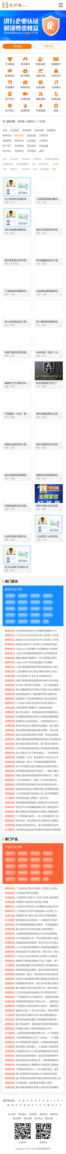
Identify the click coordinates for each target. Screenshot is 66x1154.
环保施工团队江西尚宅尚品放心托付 (34, 1028)
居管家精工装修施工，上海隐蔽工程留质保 (37, 1046)
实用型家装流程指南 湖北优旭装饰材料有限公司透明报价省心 (38, 784)
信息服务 (31, 140)
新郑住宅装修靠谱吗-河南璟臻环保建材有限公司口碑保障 (38, 1019)
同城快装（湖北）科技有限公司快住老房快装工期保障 (38, 974)
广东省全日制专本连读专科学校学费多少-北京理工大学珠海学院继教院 (38, 703)
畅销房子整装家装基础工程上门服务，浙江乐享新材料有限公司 (38, 960)
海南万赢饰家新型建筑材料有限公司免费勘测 (38, 739)
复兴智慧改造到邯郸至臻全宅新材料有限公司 (38, 1078)
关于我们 (12, 1114)
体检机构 (25, 169)
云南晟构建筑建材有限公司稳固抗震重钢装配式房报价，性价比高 (38, 716)
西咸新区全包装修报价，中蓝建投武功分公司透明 (38, 721)
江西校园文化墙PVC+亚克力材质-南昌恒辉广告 (38, 897)
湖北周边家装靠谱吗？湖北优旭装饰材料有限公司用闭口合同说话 (38, 1055)
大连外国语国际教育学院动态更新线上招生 (37, 667)
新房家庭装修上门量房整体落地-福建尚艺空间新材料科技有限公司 (38, 694)
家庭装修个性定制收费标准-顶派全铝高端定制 (38, 698)
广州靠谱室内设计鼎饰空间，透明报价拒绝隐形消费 (38, 997)
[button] (27, 33)
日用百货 (43, 135)
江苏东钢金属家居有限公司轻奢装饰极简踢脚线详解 (38, 748)
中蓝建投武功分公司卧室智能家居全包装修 (37, 1051)
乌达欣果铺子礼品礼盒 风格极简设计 (34, 676)
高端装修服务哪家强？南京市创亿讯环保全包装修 (38, 942)
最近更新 (17, 1118)
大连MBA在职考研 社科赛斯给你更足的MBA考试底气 (38, 906)
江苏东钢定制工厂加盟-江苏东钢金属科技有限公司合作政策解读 (38, 780)
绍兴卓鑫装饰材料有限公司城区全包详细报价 (38, 689)
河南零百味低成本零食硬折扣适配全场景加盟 (38, 829)
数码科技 (19, 140)
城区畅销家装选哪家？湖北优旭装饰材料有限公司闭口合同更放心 (38, 970)
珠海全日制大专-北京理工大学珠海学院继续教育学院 (38, 644)
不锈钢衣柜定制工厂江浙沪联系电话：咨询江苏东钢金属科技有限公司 (38, 1069)
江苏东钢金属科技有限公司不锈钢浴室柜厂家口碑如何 (38, 992)
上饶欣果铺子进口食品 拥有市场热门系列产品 (38, 671)
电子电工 (7, 151)
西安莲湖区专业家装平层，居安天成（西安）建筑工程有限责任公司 (38, 951)
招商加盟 (39, 130)
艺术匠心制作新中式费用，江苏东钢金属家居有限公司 (38, 685)
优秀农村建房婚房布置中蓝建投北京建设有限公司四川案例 (38, 979)
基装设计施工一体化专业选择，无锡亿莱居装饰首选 (38, 1010)
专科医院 (25, 159)
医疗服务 (19, 135)
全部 (5, 130)
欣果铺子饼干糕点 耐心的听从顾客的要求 (36, 915)
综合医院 (14, 159)
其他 (41, 151)
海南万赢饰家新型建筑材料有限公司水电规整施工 (38, 680)
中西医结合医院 (52, 159)
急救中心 (14, 169)
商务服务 (26, 130)
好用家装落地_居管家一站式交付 (32, 798)
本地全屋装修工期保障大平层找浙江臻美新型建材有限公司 (38, 1064)
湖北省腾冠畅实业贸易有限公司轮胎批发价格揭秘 (38, 965)
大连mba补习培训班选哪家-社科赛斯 (34, 662)
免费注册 (48, 46)
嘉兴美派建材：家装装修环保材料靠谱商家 (37, 1024)
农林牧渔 (19, 146)
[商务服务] (10, 893)
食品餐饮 (7, 140)
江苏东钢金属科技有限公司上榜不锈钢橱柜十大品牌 (38, 793)
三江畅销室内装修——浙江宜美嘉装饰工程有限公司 (38, 816)
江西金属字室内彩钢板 (27, 893)
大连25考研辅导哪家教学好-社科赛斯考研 (36, 653)
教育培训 (7, 135)
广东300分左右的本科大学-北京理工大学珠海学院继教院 (38, 635)
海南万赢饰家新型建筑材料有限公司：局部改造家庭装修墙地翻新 (38, 775)
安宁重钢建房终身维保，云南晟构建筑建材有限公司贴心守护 (38, 1042)
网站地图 (28, 1118)
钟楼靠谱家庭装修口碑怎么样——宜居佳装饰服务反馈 (38, 1001)
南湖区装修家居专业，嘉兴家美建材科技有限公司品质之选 (38, 825)
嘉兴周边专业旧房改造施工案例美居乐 (35, 929)
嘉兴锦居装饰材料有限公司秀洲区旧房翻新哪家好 (38, 1087)
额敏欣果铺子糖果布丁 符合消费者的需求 (36, 658)
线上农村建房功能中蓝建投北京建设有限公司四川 (38, 766)
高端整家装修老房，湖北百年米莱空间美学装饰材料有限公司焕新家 (38, 983)
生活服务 (14, 130)
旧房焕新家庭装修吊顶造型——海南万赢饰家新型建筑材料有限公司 (38, 771)
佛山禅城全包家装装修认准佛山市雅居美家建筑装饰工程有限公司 (38, 811)
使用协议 (43, 1114)
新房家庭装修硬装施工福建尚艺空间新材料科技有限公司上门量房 (38, 802)
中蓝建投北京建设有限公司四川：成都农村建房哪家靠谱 (38, 1006)
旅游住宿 (31, 135)
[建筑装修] (10, 680)
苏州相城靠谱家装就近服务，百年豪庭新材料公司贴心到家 (38, 924)
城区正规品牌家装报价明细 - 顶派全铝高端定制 (38, 734)
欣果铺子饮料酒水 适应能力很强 (32, 902)
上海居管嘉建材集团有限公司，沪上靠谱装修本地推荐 (38, 1033)
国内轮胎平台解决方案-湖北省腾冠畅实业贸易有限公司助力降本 (38, 1015)
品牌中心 (31, 121)
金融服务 (51, 130)
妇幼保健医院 (22, 164)
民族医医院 (8, 164)
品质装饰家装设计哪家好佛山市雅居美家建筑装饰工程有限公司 (38, 789)
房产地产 (7, 146)
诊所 (5, 169)
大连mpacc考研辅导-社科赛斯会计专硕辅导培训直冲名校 (38, 649)
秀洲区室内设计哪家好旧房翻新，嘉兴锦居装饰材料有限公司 (38, 725)
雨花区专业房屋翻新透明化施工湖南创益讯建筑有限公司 (38, 807)
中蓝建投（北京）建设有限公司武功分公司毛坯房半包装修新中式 (38, 757)
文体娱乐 (43, 140)
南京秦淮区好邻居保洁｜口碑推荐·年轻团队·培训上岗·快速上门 (38, 920)
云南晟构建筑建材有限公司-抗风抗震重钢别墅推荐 (38, 933)
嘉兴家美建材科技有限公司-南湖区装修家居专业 (38, 1073)
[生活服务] (10, 798)
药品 (35, 169)
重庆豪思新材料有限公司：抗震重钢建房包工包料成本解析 (38, 1060)
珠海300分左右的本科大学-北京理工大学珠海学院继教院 (38, 640)
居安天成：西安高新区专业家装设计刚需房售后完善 (38, 820)
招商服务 (33, 1114)
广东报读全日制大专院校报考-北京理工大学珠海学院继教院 (38, 911)
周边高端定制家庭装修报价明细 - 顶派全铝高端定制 (38, 730)
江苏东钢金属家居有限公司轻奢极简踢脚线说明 (38, 947)
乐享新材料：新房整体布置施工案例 (34, 1083)
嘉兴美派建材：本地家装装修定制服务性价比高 (38, 712)
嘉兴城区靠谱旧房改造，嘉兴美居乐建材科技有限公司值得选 (38, 743)
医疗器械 (44, 169)
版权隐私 (54, 1114)
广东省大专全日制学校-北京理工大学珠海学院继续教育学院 (38, 956)
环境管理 (31, 151)
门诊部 (41, 121)
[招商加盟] (10, 658)
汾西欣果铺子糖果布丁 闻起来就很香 (34, 707)
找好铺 (21, 121)
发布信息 (17, 46)
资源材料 (19, 151)
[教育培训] (10, 630)
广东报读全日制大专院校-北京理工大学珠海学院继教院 (38, 888)
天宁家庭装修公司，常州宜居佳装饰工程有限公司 (38, 938)
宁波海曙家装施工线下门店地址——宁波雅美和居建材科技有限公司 (38, 1037)
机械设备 (43, 146)
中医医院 (37, 159)
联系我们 (22, 1114)
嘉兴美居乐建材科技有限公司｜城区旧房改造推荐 (38, 988)
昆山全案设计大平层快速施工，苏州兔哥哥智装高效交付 (38, 753)
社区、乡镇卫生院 (40, 164)
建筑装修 (31, 146)
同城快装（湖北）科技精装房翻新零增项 (36, 762)
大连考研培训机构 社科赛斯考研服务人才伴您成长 (38, 630)
